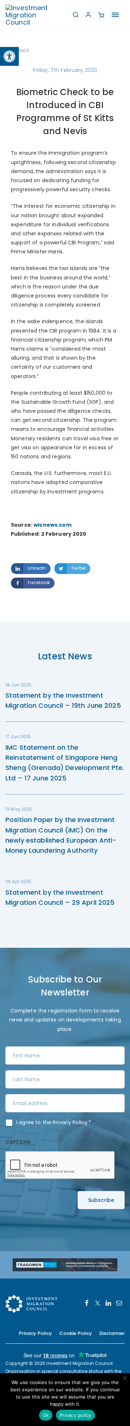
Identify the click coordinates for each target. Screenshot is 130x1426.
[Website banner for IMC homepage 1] (65, 1264)
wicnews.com (53, 524)
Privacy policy (75, 1415)
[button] (9, 56)
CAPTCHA (18, 1141)
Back (23, 50)
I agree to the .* (55, 1122)
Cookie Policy (75, 1333)
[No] (124, 1378)
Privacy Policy (70, 1122)
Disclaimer (112, 1333)
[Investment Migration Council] (32, 14)
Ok (46, 1415)
